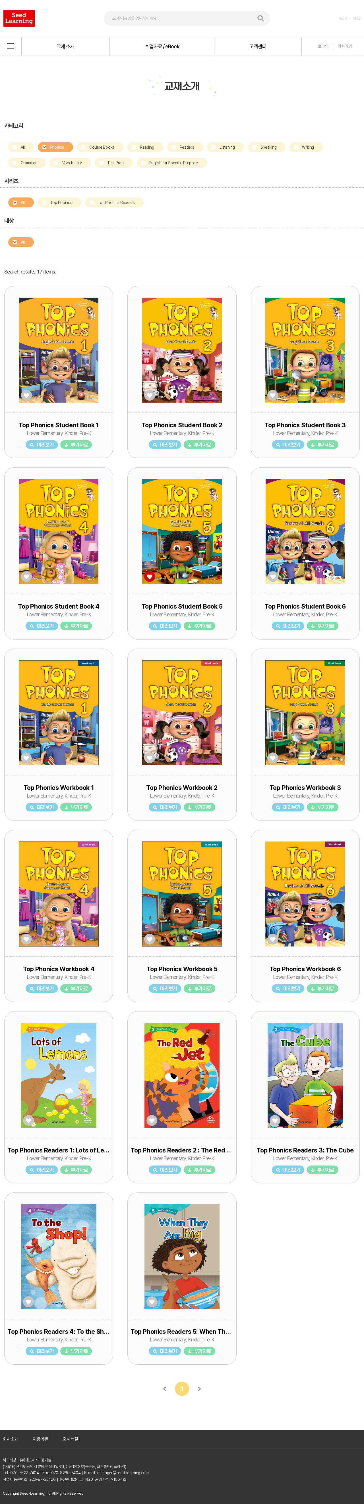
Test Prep (115, 163)
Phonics (57, 147)
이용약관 (40, 1439)
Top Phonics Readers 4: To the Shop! (60, 1331)
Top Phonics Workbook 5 (182, 969)
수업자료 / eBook (162, 46)
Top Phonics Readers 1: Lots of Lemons (63, 1150)
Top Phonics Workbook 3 (305, 787)
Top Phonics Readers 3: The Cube (305, 1150)
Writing (308, 147)
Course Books (101, 147)
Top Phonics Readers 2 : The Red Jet (183, 1150)
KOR (343, 18)
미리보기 (45, 444)
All (23, 147)
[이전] (165, 1389)
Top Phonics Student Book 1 (58, 425)
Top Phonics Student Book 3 (305, 425)
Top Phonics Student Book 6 (305, 606)
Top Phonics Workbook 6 (305, 969)
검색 (260, 18)
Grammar (29, 163)
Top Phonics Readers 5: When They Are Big (193, 1331)
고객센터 (257, 46)
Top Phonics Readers (116, 202)
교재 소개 (66, 46)
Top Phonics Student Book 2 (182, 425)
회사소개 (10, 1439)
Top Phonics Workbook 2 (182, 787)
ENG (357, 18)
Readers (187, 147)
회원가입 (345, 46)
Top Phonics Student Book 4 (59, 606)
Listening (227, 147)
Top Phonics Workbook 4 (59, 969)
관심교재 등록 (26, 395)
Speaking (268, 147)
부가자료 (79, 444)
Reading (147, 147)
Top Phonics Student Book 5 (182, 606)
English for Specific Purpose (173, 163)
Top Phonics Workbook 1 (59, 787)
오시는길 (70, 1439)
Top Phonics (61, 202)
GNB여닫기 (10, 46)
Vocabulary (72, 163)
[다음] (199, 1389)
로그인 (323, 46)
